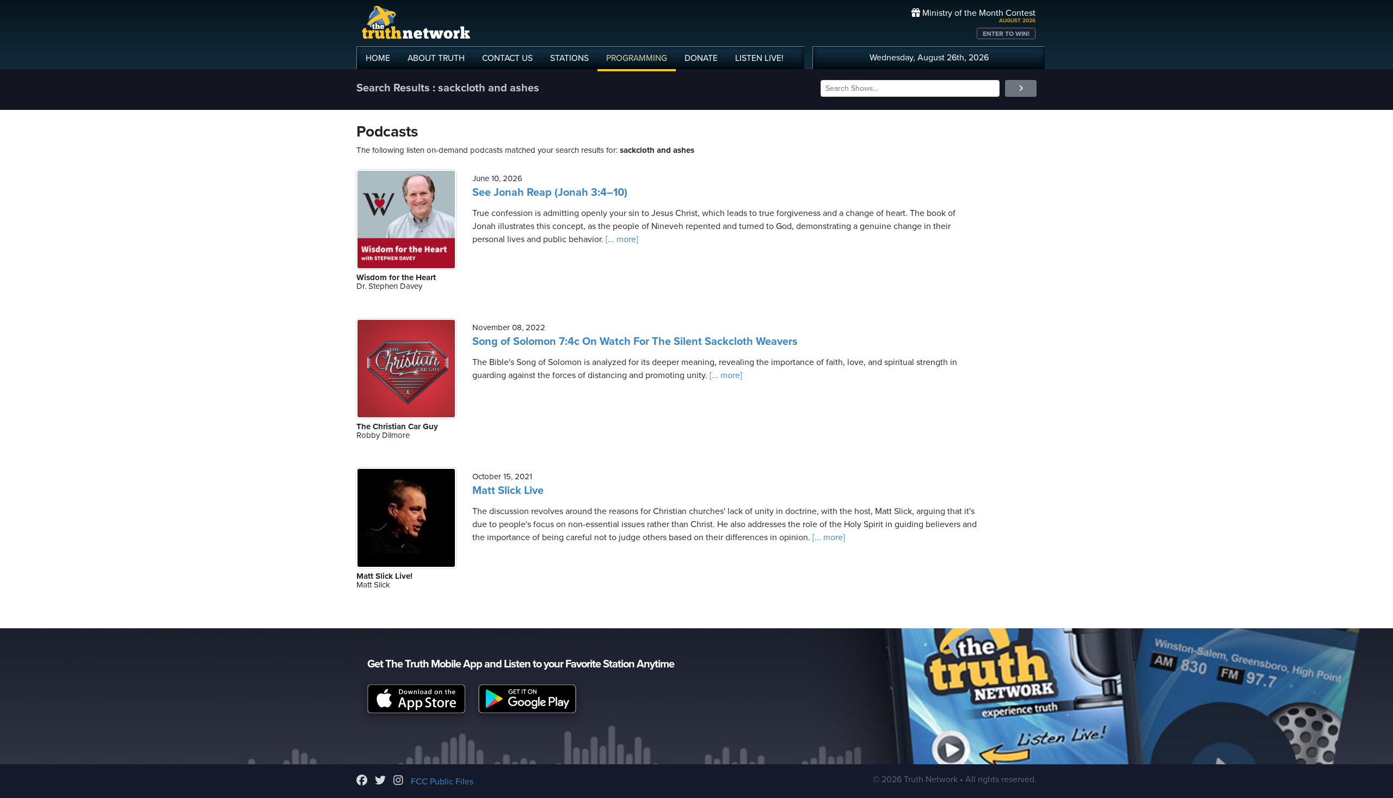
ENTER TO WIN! (1006, 34)
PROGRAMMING (636, 58)
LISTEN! (759, 58)
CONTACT (507, 58)
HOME (378, 58)
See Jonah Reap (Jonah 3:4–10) (549, 192)
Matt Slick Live (508, 490)
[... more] (620, 239)
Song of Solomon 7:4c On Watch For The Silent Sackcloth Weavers (635, 341)
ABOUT (436, 58)
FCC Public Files (442, 781)
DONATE (701, 58)
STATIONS (569, 58)
